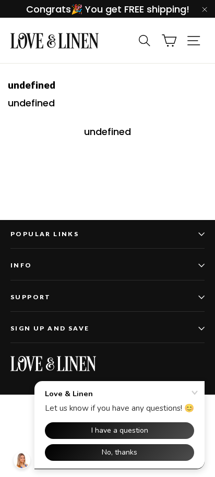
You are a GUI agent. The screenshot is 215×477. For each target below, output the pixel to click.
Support (30, 297)
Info (21, 265)
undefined (107, 131)
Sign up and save (49, 328)
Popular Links (44, 234)
